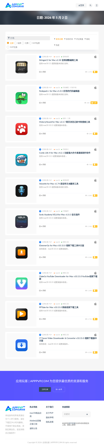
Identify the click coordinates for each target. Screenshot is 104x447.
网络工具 (66, 242)
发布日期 (59, 39)
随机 (88, 39)
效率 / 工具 (66, 118)
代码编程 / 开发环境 (69, 87)
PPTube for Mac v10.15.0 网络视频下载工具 (58, 307)
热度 (57, 45)
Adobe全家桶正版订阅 (35, 422)
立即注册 (45, 389)
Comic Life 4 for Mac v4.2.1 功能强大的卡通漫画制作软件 (64, 153)
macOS (57, 56)
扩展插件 (66, 211)
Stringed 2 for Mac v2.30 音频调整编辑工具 (58, 60)
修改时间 (69, 39)
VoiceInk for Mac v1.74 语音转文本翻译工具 (58, 184)
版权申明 (49, 418)
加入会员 (59, 389)
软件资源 (72, 423)
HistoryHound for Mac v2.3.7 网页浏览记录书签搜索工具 (64, 122)
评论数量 (79, 39)
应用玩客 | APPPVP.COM (52, 442)
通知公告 (33, 428)
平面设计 (66, 149)
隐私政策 (49, 422)
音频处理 (66, 56)
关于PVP (49, 413)
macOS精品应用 (35, 414)
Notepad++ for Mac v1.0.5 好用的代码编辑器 (59, 91)
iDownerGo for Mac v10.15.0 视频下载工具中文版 (61, 246)
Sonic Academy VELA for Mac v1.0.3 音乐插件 (59, 215)
